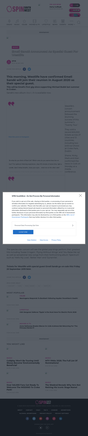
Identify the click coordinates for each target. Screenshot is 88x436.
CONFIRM (23, 232)
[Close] (81, 196)
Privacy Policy (56, 240)
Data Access (44, 240)
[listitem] (44, 225)
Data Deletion (31, 240)
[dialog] (44, 218)
